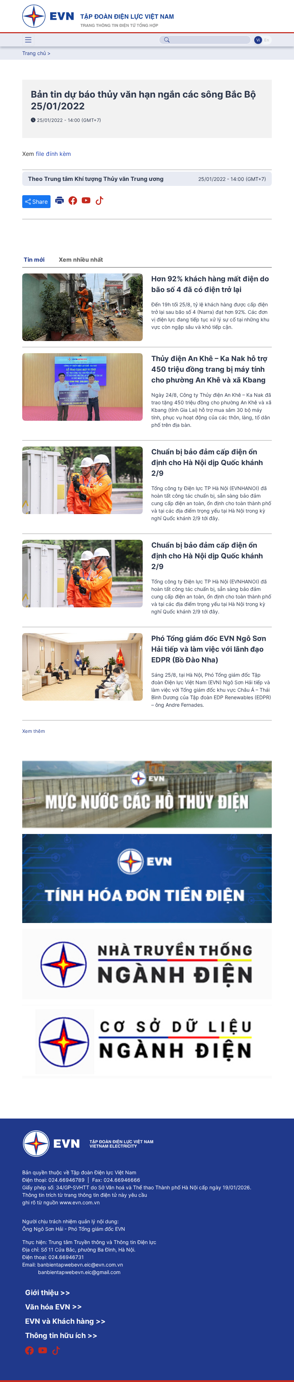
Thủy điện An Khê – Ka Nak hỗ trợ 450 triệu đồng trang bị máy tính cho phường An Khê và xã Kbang (209, 369)
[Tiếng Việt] (98, 15)
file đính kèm (53, 153)
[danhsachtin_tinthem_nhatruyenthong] (147, 963)
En (266, 40)
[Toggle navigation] (28, 40)
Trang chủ (34, 53)
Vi (258, 40)
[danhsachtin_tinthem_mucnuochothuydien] (147, 794)
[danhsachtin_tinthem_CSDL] (147, 1041)
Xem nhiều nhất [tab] (81, 259)
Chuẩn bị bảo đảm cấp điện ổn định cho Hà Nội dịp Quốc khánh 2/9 (207, 463)
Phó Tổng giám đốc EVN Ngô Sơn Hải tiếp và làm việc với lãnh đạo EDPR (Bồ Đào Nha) (208, 649)
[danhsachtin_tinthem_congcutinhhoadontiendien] (147, 878)
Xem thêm (33, 731)
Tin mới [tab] (34, 259)
